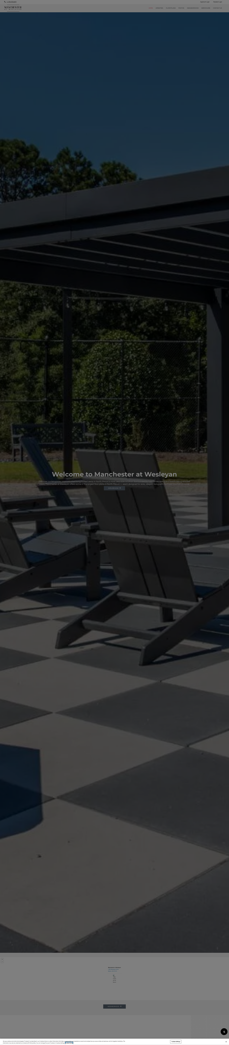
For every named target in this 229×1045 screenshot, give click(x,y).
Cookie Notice (69, 1043)
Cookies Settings (175, 1041)
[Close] (226, 1042)
